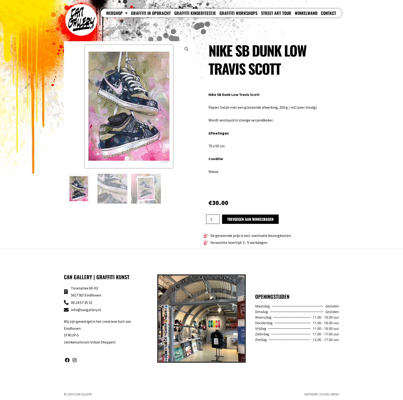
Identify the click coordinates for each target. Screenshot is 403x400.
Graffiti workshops (238, 13)
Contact (328, 13)
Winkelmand (306, 13)
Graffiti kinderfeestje (195, 13)
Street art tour (276, 13)
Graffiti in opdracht (151, 13)
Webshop (114, 13)
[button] (186, 49)
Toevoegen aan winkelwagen (250, 219)
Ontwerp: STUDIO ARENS (321, 394)
